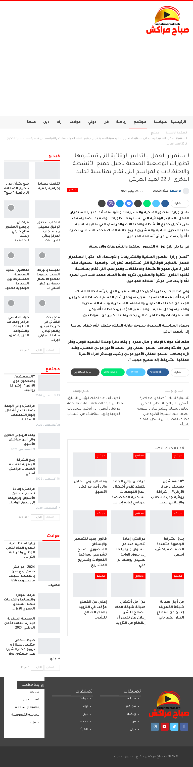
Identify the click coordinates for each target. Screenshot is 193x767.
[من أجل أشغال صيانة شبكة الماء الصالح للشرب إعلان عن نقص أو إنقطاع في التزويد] (128, 585)
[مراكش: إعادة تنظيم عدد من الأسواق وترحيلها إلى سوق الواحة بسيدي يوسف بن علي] (128, 522)
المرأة (84, 729)
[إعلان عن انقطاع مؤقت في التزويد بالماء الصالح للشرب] (90, 585)
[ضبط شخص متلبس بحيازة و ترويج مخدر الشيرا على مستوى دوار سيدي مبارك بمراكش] (49, 646)
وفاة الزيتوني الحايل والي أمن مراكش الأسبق (19, 440)
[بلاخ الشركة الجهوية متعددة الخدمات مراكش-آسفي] (167, 522)
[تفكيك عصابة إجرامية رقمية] (47, 170)
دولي (92, 122)
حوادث (75, 122)
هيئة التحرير (31, 700)
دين (46, 122)
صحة (31, 122)
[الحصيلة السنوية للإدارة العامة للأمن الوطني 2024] (49, 625)
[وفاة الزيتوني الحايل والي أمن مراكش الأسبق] (90, 465)
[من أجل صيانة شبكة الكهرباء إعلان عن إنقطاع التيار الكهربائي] (167, 585)
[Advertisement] (96, 73)
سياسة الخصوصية (25, 715)
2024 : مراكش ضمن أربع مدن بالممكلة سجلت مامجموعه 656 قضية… (34, 576)
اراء (85, 706)
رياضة (121, 122)
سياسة (160, 122)
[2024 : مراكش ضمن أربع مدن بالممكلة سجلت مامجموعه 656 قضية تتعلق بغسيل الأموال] (49, 573)
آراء (60, 122)
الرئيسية (178, 122)
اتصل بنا (33, 723)
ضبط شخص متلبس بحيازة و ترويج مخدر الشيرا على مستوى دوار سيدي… (33, 649)
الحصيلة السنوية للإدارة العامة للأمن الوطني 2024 (19, 623)
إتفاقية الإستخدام (27, 707)
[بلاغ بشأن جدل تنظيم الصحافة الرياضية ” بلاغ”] (16, 170)
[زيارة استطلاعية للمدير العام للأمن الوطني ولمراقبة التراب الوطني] (49, 550)
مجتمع (140, 122)
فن (106, 122)
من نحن (33, 692)
